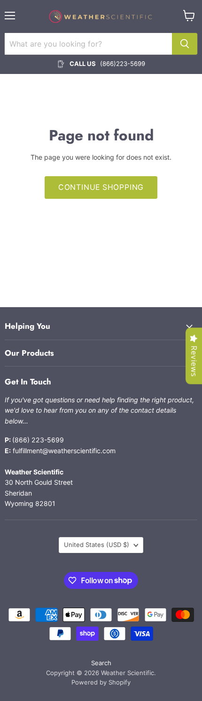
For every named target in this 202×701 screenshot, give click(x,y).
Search (101, 663)
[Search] (184, 44)
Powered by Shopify (101, 682)
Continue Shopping (101, 187)
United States (96, 544)
